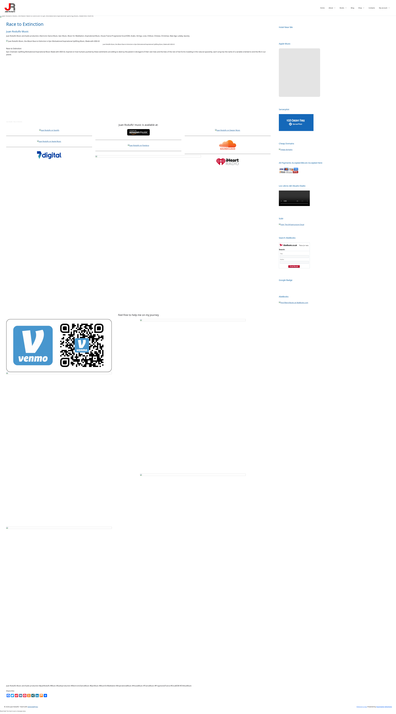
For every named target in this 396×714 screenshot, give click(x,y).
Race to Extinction (18, 121)
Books (342, 8)
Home (322, 8)
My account (383, 8)
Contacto (372, 8)
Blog (352, 8)
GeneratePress (33, 707)
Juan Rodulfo (9, 121)
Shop (360, 8)
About (331, 8)
